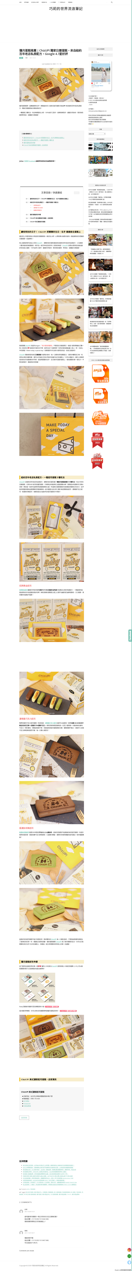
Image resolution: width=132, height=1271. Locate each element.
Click (130, 636)
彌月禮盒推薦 (62, 1194)
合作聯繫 (53, 2)
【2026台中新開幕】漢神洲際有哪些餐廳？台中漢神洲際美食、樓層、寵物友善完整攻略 (100, 222)
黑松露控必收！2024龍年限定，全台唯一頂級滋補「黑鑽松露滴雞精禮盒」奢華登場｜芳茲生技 (49, 1169)
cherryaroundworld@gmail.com (97, 111)
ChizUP (69, 1194)
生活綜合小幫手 (35, 2)
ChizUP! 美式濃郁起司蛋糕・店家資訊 (36, 145)
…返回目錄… (24, 1118)
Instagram (26, 1103)
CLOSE (76, 192)
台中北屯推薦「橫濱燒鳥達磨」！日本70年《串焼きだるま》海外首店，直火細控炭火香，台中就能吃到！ (100, 192)
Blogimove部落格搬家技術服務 (123, 1270)
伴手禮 (26, 1194)
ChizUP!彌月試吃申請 (68, 1011)
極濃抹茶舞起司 (24, 832)
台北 (21, 58)
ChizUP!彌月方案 (52, 1006)
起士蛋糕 (73, 1192)
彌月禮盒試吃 (46, 1194)
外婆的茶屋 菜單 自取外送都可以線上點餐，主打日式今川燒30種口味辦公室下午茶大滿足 (48, 1176)
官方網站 (26, 1101)
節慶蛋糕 (50, 1192)
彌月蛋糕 (39, 1194)
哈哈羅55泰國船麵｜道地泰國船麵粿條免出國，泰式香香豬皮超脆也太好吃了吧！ (45, 1174)
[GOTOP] (129, 1262)
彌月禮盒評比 (38, 1192)
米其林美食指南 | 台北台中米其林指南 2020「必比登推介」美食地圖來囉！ (44, 1180)
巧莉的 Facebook (29, 161)
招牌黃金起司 (23, 590)
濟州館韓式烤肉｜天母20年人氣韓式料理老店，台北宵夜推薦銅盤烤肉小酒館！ (45, 1172)
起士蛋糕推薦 (58, 1192)
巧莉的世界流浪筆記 (66, 8)
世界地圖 (26, 2)
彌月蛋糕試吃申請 (29, 143)
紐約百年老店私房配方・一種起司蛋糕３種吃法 (39, 140)
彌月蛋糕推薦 (32, 1194)
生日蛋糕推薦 (54, 1194)
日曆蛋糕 (45, 1192)
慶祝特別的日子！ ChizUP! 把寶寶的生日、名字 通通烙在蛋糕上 (44, 138)
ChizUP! (39, 243)
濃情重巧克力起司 (51, 723)
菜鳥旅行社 (44, 2)
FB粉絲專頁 (27, 1106)
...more (90, 104)
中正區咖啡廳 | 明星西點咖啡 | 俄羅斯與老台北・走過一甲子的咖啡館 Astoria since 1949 (48, 1178)
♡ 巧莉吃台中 (61, 2)
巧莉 (26, 58)
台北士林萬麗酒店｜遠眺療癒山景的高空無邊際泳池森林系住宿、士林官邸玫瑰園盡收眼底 (48, 1167)
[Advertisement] (66, 29)
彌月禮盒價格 (75, 1194)
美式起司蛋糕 (29, 1192)
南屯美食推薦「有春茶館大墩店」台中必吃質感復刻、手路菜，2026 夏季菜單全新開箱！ (100, 205)
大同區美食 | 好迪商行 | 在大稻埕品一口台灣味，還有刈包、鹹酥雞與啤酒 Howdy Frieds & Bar (50, 1182)
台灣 (20, 2)
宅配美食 (70, 2)
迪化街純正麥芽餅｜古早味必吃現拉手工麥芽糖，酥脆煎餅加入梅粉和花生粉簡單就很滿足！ (48, 1165)
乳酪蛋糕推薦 (66, 1192)
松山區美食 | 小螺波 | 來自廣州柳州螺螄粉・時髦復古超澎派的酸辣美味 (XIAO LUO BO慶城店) (50, 1184)
